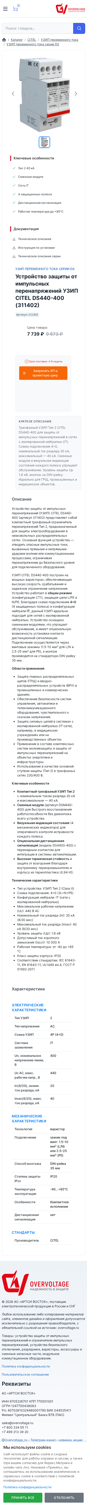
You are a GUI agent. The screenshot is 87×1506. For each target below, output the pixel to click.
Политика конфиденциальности (26, 1366)
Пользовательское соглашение (25, 1374)
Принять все (22, 1497)
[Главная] (4, 40)
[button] (44, 142)
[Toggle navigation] (5, 8)
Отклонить (64, 1497)
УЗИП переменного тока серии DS (45, 269)
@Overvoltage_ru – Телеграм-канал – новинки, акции (42, 1440)
